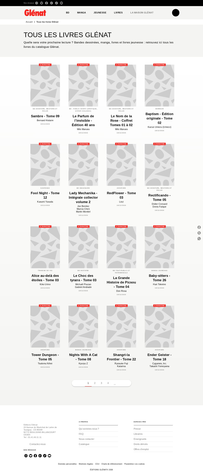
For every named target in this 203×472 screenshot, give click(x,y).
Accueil (29, 22)
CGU (97, 464)
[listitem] (36, 3)
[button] (140, 3)
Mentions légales (86, 464)
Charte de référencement (112, 464)
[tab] (68, 12)
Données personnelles (67, 464)
